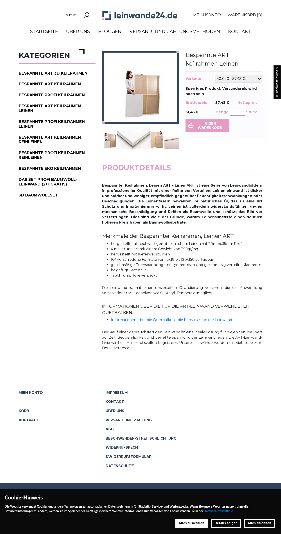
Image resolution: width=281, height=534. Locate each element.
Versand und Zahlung (129, 420)
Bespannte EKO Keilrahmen (50, 168)
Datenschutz (120, 466)
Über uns (78, 31)
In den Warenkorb (210, 125)
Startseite (44, 31)
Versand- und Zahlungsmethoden (175, 31)
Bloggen (109, 31)
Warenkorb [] (244, 14)
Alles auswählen (191, 523)
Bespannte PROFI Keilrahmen (52, 95)
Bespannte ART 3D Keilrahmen (53, 73)
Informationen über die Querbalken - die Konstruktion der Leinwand (171, 320)
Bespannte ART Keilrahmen (50, 84)
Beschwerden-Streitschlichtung (141, 438)
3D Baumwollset (38, 195)
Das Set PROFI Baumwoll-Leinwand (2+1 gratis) (48, 181)
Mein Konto (207, 14)
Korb (24, 411)
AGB (110, 429)
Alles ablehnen (259, 523)
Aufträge (29, 420)
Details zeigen (226, 523)
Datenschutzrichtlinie (218, 511)
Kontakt (239, 31)
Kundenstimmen (277, 82)
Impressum (117, 393)
